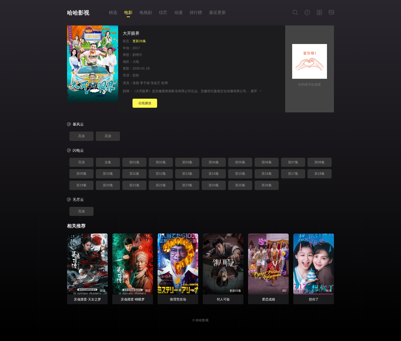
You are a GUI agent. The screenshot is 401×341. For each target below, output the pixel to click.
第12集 (161, 173)
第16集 (267, 173)
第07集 (293, 162)
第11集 (134, 173)
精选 (113, 12)
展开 (255, 91)
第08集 (319, 162)
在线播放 (144, 103)
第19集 (81, 185)
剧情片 (137, 55)
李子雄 (145, 83)
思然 (136, 75)
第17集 (293, 173)
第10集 (108, 173)
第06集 (267, 162)
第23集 (187, 185)
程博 (164, 83)
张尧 (136, 83)
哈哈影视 (78, 12)
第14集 (214, 173)
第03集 (187, 162)
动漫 (178, 12)
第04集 (214, 162)
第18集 (319, 173)
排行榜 (196, 12)
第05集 (240, 162)
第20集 (108, 185)
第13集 (187, 173)
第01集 (134, 162)
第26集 (267, 185)
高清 (81, 136)
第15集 (240, 173)
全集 (108, 162)
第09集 (81, 173)
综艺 (163, 12)
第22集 (161, 185)
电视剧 (145, 12)
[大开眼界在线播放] (92, 64)
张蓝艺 (155, 83)
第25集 (240, 185)
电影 (128, 12)
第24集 (214, 185)
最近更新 (217, 12)
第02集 (161, 162)
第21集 (134, 185)
